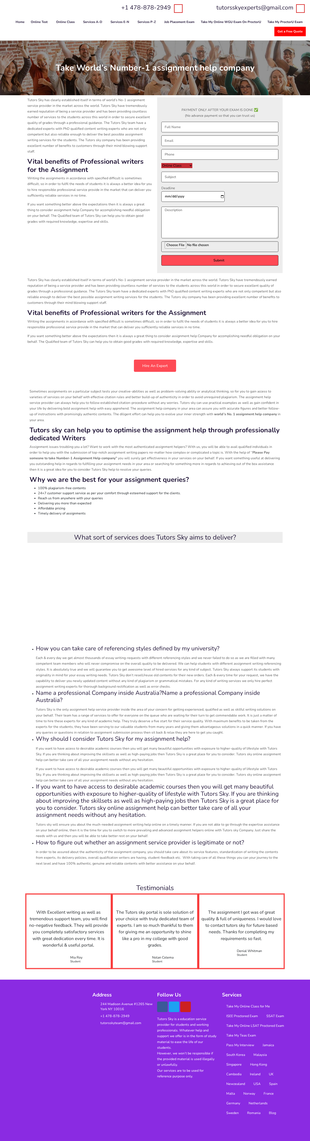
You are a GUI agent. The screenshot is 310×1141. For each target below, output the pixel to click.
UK (271, 1074)
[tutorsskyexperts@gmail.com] (300, 8)
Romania (253, 1113)
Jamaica (268, 1045)
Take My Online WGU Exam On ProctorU (231, 22)
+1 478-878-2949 (146, 8)
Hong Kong (258, 1064)
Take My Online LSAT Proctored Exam (255, 1025)
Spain (273, 1084)
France (269, 1093)
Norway (249, 1093)
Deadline (168, 188)
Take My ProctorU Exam (285, 22)
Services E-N (120, 22)
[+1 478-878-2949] (178, 8)
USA (257, 1084)
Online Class (65, 22)
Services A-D (92, 22)
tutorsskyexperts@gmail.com (254, 8)
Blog (272, 1113)
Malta (230, 1093)
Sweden (232, 1113)
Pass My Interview (240, 1045)
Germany (233, 1103)
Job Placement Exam (179, 22)
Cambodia (233, 1074)
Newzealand (235, 1084)
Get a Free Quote (290, 31)
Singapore (234, 1064)
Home (20, 22)
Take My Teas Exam (241, 1035)
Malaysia (260, 1055)
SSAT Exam (275, 1016)
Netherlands (258, 1103)
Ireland (255, 1074)
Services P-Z (146, 22)
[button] (40, 22)
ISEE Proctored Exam (242, 1016)
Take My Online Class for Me (248, 1006)
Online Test (39, 22)
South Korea (235, 1055)
